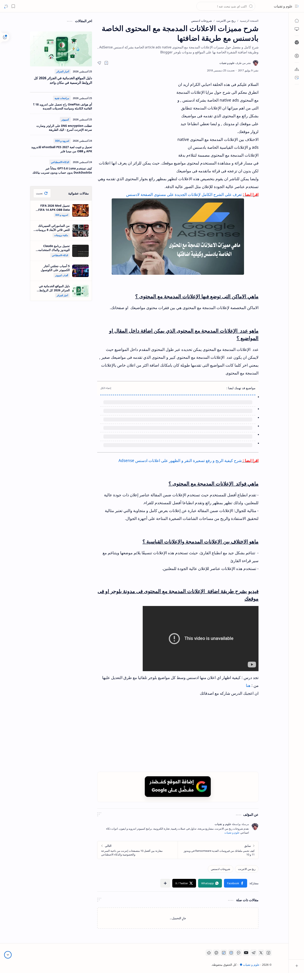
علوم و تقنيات (283, 6)
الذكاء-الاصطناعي (60, 162)
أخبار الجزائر (62, 71)
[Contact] (297, 77)
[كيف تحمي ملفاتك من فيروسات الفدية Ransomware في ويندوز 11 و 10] (218, 850)
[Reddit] (209, 953)
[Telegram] (253, 953)
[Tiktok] (224, 953)
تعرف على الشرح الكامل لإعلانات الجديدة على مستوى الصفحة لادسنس (184, 194)
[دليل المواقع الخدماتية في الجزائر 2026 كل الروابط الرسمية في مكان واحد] (61, 48)
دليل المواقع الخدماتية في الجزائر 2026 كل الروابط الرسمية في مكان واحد (63, 80)
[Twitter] (261, 953)
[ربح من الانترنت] (247, 869)
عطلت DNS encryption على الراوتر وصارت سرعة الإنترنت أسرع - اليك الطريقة (64, 128)
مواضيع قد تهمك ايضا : (240, 388)
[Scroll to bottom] (8, 955)
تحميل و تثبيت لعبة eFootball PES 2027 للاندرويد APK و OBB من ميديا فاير (61, 149)
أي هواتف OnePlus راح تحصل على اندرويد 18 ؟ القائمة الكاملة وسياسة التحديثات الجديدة (62, 106)
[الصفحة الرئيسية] (297, 21)
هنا (248, 685)
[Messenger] (239, 953)
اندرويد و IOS (62, 141)
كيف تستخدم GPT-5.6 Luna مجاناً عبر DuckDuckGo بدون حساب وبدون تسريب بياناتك (62, 170)
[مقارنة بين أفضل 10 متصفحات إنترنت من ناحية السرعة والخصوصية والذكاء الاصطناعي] (137, 850)
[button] (297, 6)
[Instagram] (231, 953)
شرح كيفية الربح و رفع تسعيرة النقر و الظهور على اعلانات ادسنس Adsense (180, 460)
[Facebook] (268, 953)
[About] (297, 69)
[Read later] (106, 63)
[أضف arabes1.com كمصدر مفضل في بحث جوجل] (178, 786)
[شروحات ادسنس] (220, 869)
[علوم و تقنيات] (235, 63)
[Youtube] (246, 953)
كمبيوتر (65, 119)
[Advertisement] (135, 118)
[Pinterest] (216, 953)
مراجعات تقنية (62, 98)
